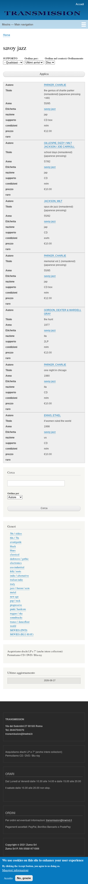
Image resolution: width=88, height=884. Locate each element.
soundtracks (16, 617)
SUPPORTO (10, 58)
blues (13, 550)
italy (12, 584)
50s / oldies (16, 533)
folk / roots (15, 571)
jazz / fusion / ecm (19, 588)
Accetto (8, 878)
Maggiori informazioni (15, 870)
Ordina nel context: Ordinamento (64, 58)
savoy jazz (50, 109)
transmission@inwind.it (59, 820)
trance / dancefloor (19, 622)
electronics (16, 563)
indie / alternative (19, 575)
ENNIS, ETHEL (52, 415)
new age (14, 596)
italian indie (16, 579)
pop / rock (15, 600)
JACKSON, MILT (53, 201)
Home (6, 35)
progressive (16, 605)
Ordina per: (31, 58)
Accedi (80, 4)
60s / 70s (14, 538)
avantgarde (15, 542)
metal (13, 592)
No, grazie (24, 878)
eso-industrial (17, 567)
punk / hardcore (18, 609)
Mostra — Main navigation (17, 24)
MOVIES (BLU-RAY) (21, 634)
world (13, 626)
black (13, 546)
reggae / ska (16, 613)
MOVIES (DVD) (18, 630)
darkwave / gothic (19, 559)
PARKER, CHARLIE (55, 85)
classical (14, 554)
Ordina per (13, 493)
